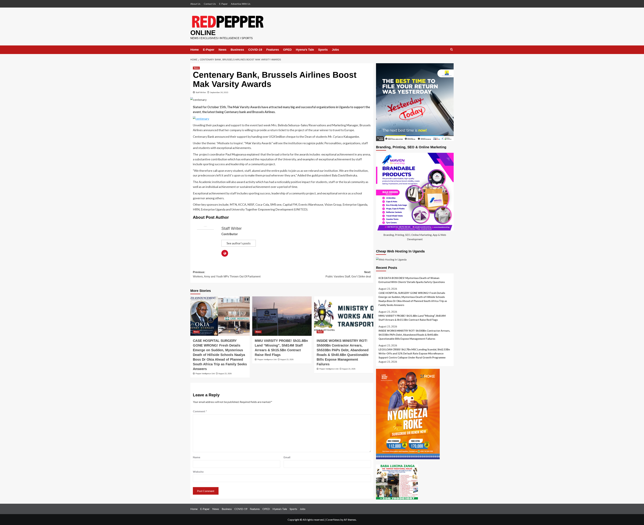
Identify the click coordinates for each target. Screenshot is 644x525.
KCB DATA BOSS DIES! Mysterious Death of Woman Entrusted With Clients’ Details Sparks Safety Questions (412, 279)
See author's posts (239, 243)
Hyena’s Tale (305, 49)
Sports (323, 49)
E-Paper (223, 3)
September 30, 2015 (219, 92)
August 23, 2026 (225, 374)
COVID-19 (255, 49)
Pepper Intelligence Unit (205, 374)
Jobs (335, 49)
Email (287, 457)
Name (196, 457)
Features (272, 49)
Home (194, 49)
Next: (348, 274)
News (222, 49)
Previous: (226, 274)
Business (237, 49)
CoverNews (333, 519)
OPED (287, 49)
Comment (200, 411)
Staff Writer (201, 92)
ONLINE (203, 32)
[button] (451, 50)
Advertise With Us (240, 3)
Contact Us (210, 3)
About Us (195, 3)
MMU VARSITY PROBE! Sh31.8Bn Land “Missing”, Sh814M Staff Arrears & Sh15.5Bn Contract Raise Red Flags (412, 317)
